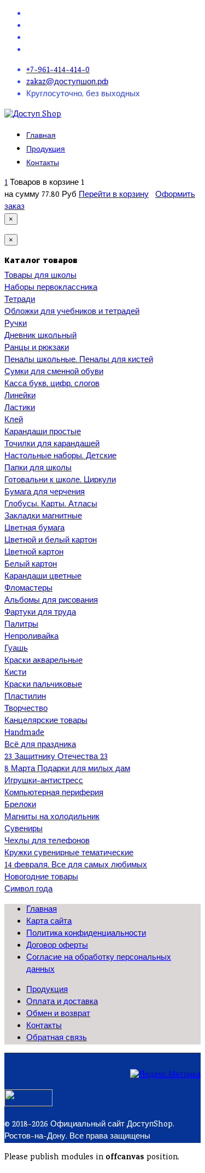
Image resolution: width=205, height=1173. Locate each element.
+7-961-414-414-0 (58, 71)
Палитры (21, 625)
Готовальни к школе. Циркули (60, 481)
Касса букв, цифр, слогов (51, 384)
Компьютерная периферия (53, 793)
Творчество (26, 709)
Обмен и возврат (58, 1014)
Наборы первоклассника (50, 288)
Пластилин (25, 697)
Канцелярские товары (45, 721)
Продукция (45, 149)
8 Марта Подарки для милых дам (67, 769)
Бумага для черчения (44, 493)
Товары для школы (40, 276)
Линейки (20, 396)
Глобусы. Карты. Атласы (50, 505)
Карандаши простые (42, 433)
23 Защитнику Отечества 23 (56, 757)
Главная (41, 135)
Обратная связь (56, 1038)
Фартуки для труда (40, 613)
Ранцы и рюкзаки (36, 348)
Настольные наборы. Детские (60, 457)
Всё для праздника (40, 745)
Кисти (15, 673)
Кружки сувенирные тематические (68, 854)
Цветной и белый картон (50, 541)
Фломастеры (28, 589)
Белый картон (30, 565)
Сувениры (23, 830)
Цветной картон (33, 553)
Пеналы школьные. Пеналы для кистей (78, 360)
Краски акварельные (43, 661)
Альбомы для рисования (51, 601)
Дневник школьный (40, 336)
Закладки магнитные (43, 517)
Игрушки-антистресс (43, 781)
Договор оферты (57, 946)
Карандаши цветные (42, 577)
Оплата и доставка (62, 1002)
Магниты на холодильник (51, 818)
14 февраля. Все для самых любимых (75, 866)
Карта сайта (49, 922)
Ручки (15, 324)
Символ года (28, 890)
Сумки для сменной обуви (53, 372)
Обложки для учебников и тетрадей (71, 312)
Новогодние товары (41, 878)
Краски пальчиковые (43, 685)
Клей (13, 421)
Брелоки (20, 805)
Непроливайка (31, 637)
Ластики (19, 408)
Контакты (42, 163)
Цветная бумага (34, 529)
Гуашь (16, 649)
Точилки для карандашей (51, 445)
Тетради (19, 300)
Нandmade (24, 733)
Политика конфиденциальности (86, 934)
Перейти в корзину (114, 195)
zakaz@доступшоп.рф (67, 83)
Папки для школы (38, 469)
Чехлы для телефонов (47, 842)
